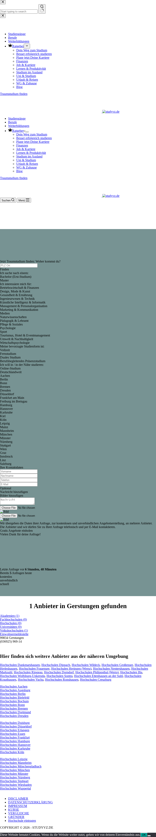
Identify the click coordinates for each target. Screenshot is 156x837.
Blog (19, 171)
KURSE (13, 809)
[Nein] (149, 835)
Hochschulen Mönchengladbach (20, 766)
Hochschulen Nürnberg (15, 777)
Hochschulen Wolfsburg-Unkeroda (22, 676)
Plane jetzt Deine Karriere (32, 141)
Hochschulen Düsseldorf (16, 726)
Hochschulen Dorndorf (59, 672)
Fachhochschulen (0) (13, 619)
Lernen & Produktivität (31, 152)
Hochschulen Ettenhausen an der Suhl (98, 676)
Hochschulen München (15, 770)
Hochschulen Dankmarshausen (20, 665)
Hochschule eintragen (22, 820)
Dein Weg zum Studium (31, 134)
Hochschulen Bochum (14, 701)
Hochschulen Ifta (131, 672)
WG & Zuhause (26, 167)
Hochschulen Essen (12, 734)
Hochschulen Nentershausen (111, 668)
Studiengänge (17, 118)
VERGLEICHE (18, 813)
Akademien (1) (9, 616)
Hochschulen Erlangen (14, 730)
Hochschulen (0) (10, 623)
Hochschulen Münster (14, 773)
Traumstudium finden (13, 178)
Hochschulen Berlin (13, 694)
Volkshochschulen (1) (14, 630)
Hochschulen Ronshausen (61, 679)
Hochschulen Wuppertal (15, 788)
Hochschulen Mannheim (15, 762)
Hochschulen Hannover (15, 745)
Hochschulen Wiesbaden (16, 784)
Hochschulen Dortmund (15, 712)
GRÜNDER (16, 817)
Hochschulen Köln (12, 752)
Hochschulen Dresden (14, 716)
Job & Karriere (25, 149)
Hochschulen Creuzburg (95, 679)
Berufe (12, 122)
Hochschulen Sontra (60, 676)
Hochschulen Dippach (55, 665)
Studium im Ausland (29, 156)
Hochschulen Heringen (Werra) (71, 668)
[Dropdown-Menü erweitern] (27, 131)
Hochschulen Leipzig (13, 759)
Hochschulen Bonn (12, 705)
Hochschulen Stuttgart (14, 781)
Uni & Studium (26, 160)
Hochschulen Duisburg (15, 723)
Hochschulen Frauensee (34, 668)
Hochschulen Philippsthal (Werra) (97, 672)
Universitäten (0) (11, 627)
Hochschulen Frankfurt (15, 737)
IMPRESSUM (17, 806)
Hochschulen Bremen (14, 708)
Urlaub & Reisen (27, 163)
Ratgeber (18, 130)
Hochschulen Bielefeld (14, 697)
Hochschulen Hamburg (15, 741)
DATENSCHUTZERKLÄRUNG (30, 802)
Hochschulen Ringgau (28, 672)
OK (144, 834)
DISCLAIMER (18, 798)
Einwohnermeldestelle (14, 634)
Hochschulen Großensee (117, 665)
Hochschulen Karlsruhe (15, 748)
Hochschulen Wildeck (86, 665)
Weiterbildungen (18, 126)
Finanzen (22, 145)
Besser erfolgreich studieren (34, 138)
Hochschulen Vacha (30, 679)
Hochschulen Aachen (13, 686)
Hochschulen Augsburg (15, 690)
